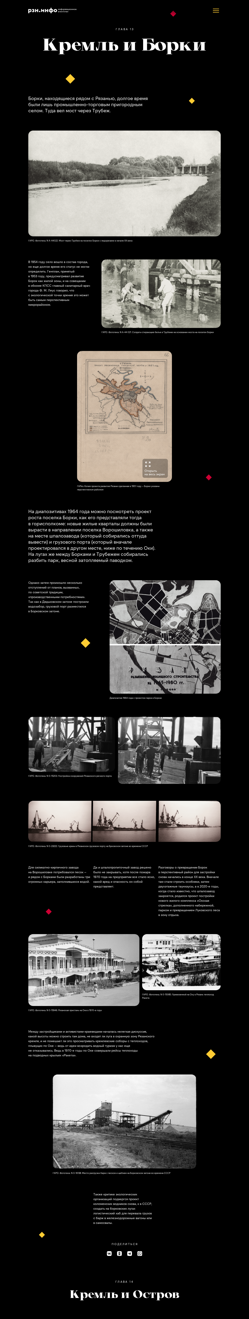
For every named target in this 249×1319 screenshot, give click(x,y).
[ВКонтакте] (109, 1253)
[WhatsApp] (139, 1253)
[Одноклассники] (119, 1253)
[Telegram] (129, 1253)
